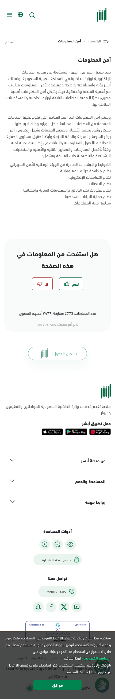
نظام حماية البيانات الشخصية (88, 196)
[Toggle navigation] (8, 15)
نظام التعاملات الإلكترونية (89, 177)
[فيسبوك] (51, 606)
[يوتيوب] (77, 606)
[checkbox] (71, 283)
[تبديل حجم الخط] (57, 544)
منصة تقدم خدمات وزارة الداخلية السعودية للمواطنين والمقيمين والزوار (58, 409)
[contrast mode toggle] (70, 544)
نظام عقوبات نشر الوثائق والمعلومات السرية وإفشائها (67, 189)
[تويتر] (64, 607)
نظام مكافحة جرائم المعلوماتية (85, 170)
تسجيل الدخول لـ (64, 353)
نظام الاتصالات (99, 183)
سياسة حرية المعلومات (92, 202)
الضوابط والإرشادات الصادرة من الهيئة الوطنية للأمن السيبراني (60, 164)
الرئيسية (95, 40)
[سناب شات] (38, 606)
